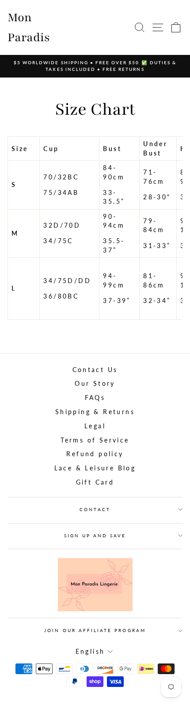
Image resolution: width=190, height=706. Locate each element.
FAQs (95, 397)
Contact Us (95, 369)
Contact (95, 509)
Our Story (95, 383)
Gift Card (95, 482)
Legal (95, 426)
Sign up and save (95, 535)
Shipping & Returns (95, 411)
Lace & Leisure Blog (95, 468)
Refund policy (94, 454)
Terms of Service (95, 440)
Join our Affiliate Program (95, 630)
